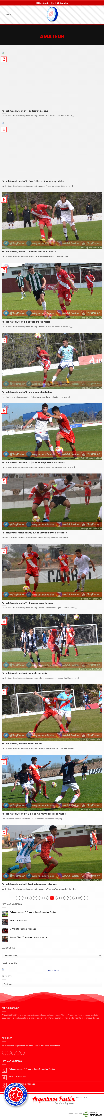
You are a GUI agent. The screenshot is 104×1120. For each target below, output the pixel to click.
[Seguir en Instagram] (9, 1053)
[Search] (101, 14)
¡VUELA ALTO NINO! (19, 920)
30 (80, 898)
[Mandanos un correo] (18, 1053)
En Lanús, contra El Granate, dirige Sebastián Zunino (33, 912)
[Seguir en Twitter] (13, 1053)
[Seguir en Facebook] (4, 1053)
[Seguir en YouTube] (22, 1053)
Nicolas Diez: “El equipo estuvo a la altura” (28, 937)
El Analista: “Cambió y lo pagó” (23, 929)
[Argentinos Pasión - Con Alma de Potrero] (52, 15)
